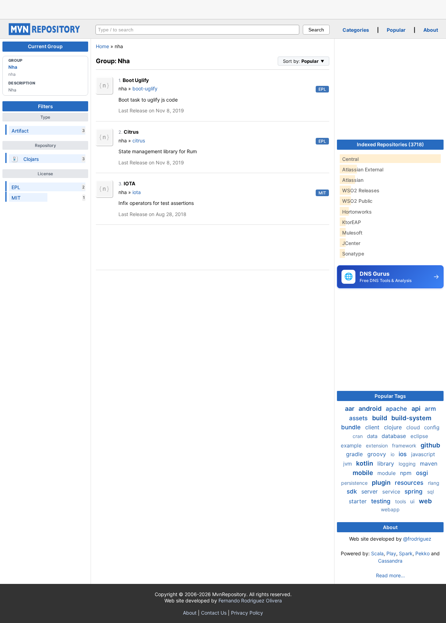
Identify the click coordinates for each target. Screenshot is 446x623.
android (371, 408)
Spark (406, 553)
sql (430, 492)
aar (350, 408)
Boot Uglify (136, 80)
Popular (396, 30)
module (387, 473)
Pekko (422, 553)
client (373, 427)
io (393, 454)
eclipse (419, 436)
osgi (422, 472)
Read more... (390, 575)
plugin (382, 482)
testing (381, 501)
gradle (355, 454)
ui (413, 501)
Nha (12, 67)
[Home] (45, 33)
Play (391, 553)
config (431, 427)
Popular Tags (390, 396)
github (430, 445)
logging (408, 464)
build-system (411, 418)
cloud (413, 427)
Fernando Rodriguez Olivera (250, 600)
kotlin (365, 463)
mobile (364, 472)
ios (403, 454)
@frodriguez (417, 539)
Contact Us (213, 613)
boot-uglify (144, 88)
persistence (355, 483)
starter (358, 501)
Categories (356, 30)
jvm (348, 463)
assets (359, 418)
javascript (423, 454)
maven (428, 463)
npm (406, 472)
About (430, 30)
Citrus (131, 132)
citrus (138, 140)
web (425, 501)
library (386, 463)
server (370, 491)
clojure (393, 427)
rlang (433, 483)
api (417, 408)
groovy (377, 454)
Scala (377, 553)
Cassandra (390, 561)
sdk (353, 491)
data (373, 436)
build (380, 418)
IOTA (129, 183)
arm (430, 408)
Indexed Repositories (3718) (390, 144)
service (392, 491)
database (395, 435)
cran (358, 436)
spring (414, 491)
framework (405, 445)
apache (397, 408)
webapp (390, 509)
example (352, 445)
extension (377, 445)
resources (410, 482)
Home (102, 46)
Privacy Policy (247, 613)
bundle (351, 427)
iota (136, 192)
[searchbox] (197, 30)
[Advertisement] (223, 8)
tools (401, 501)
